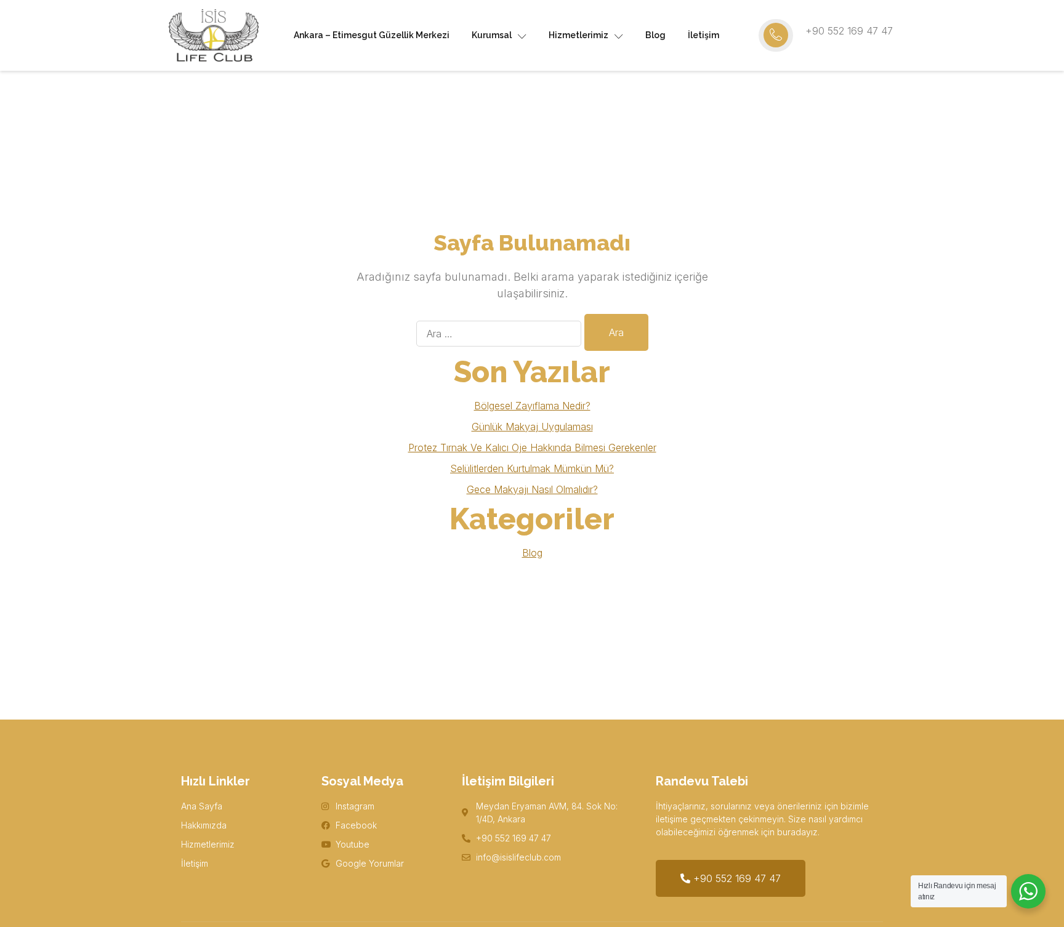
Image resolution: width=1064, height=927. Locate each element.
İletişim (703, 35)
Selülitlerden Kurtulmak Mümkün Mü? (532, 468)
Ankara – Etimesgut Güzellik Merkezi (371, 35)
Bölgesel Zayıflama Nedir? (532, 405)
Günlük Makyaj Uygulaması (532, 426)
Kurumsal (492, 35)
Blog (655, 35)
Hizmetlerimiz (578, 35)
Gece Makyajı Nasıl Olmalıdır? (532, 489)
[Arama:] (498, 334)
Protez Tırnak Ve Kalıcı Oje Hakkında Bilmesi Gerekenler (532, 447)
